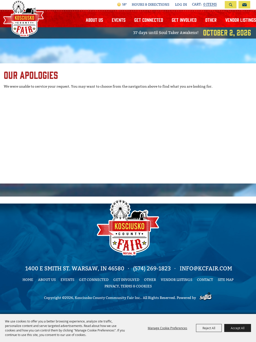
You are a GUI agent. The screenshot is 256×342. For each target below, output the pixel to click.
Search (230, 5)
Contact (205, 280)
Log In (181, 5)
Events (119, 20)
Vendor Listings (240, 20)
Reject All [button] (208, 328)
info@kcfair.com (206, 268)
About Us (94, 20)
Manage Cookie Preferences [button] (167, 328)
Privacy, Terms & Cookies (128, 286)
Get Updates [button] (244, 5)
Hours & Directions (150, 5)
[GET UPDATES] (243, 5)
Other (210, 20)
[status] (204, 4)
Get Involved (184, 20)
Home (27, 280)
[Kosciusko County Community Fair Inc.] (23, 18)
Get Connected (148, 20)
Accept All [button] (237, 328)
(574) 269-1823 (152, 268)
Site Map (226, 280)
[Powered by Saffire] (205, 298)
